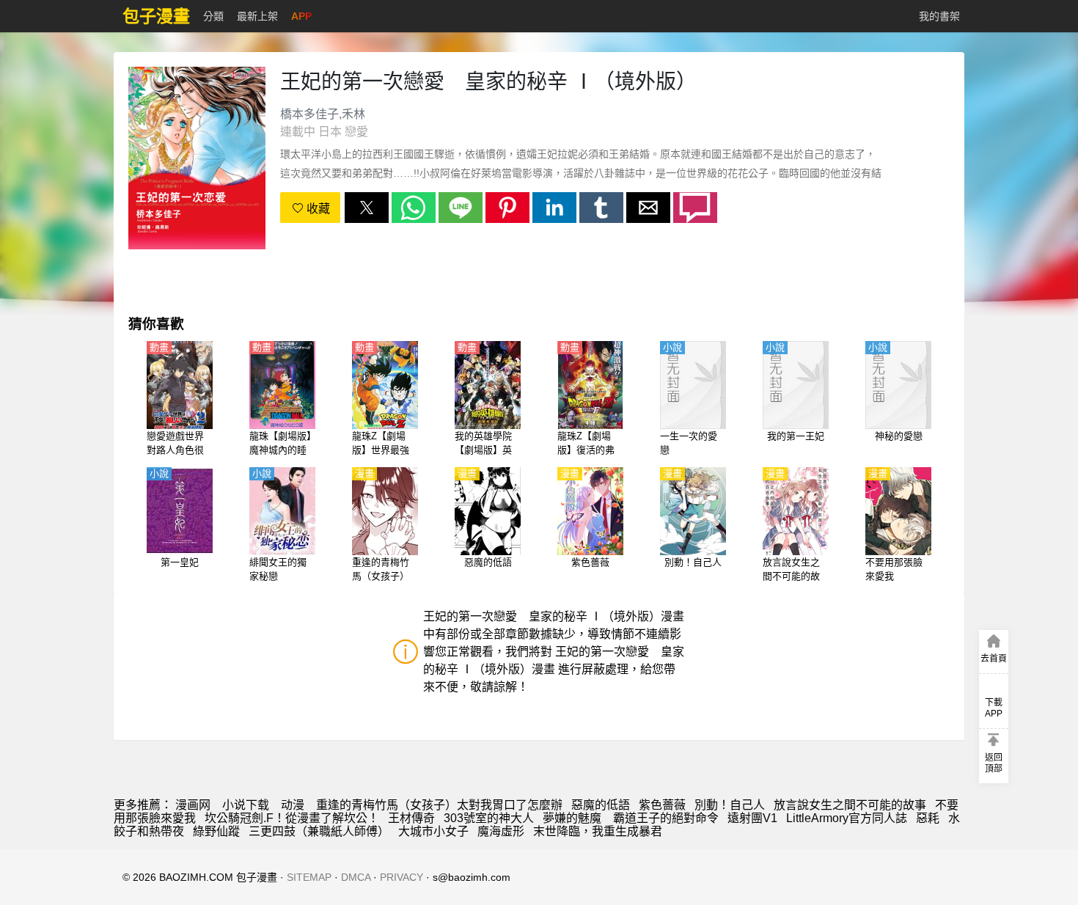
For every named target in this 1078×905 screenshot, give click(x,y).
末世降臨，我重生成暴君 (597, 831)
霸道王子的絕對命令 (666, 818)
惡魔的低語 (600, 805)
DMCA (355, 877)
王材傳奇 (411, 818)
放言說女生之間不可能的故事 (850, 805)
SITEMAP (309, 877)
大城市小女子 (433, 831)
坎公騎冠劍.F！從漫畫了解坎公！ (292, 818)
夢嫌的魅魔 (573, 818)
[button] (367, 207)
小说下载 (245, 805)
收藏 (317, 208)
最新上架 (257, 16)
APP (301, 16)
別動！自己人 (729, 805)
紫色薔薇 (662, 805)
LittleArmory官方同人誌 (846, 818)
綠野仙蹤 (216, 831)
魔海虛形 (500, 831)
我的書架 (939, 16)
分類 (213, 16)
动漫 (292, 805)
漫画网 (192, 805)
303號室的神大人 (489, 818)
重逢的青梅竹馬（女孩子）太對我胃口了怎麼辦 (439, 805)
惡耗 (927, 818)
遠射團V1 (752, 818)
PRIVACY (401, 877)
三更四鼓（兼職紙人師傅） (319, 831)
